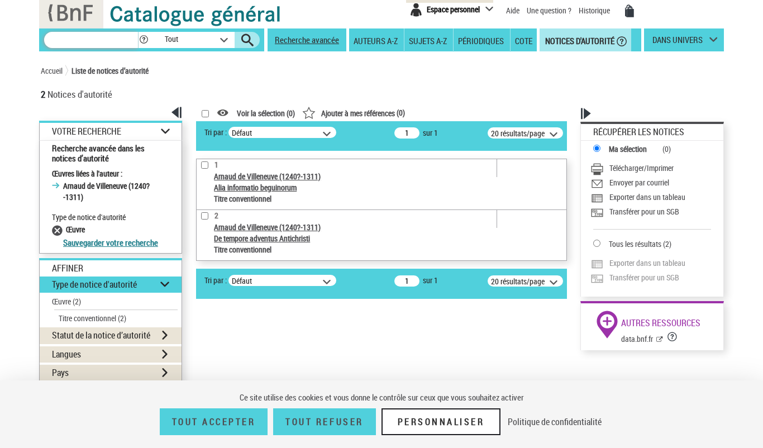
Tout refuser (324, 422)
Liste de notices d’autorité (110, 70)
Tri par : (215, 132)
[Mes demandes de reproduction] (629, 11)
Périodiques (481, 40)
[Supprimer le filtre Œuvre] (59, 229)
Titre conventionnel (92, 318)
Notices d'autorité (578, 40)
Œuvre (66, 301)
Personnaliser (441, 422)
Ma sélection (628, 149)
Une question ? (550, 10)
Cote (523, 40)
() (363, 112)
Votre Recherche (86, 131)
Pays (60, 372)
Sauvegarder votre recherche (110, 242)
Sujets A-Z (428, 40)
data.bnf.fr (637, 338)
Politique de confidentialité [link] (555, 422)
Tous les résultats (635, 244)
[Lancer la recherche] (247, 40)
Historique (595, 10)
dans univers (677, 42)
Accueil (52, 70)
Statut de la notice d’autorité (101, 335)
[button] (144, 40)
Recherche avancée (307, 39)
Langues (66, 354)
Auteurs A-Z (376, 40)
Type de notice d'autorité (94, 284)
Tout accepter (214, 422)
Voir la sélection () (266, 113)
